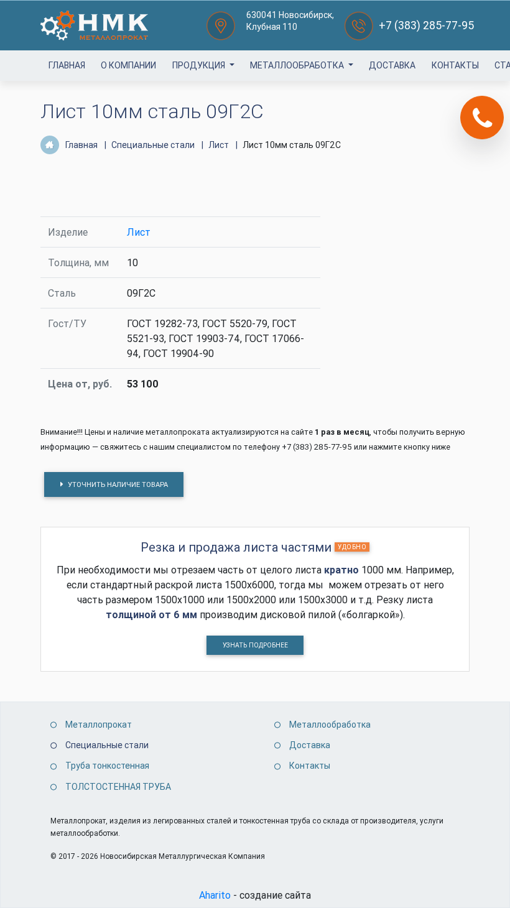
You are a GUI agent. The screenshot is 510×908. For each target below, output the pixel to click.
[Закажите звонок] (482, 117)
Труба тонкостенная (107, 765)
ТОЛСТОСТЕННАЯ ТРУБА (118, 786)
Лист (139, 232)
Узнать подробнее (255, 645)
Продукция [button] (199, 65)
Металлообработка (298, 65)
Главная (67, 65)
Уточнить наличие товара (117, 484)
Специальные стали (107, 745)
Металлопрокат (98, 724)
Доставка (392, 65)
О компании (128, 65)
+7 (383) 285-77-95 (426, 25)
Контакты (455, 65)
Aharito (215, 895)
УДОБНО (352, 547)
